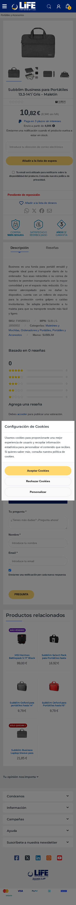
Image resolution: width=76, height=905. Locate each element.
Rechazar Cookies (38, 481)
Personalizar (38, 491)
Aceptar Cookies (38, 470)
